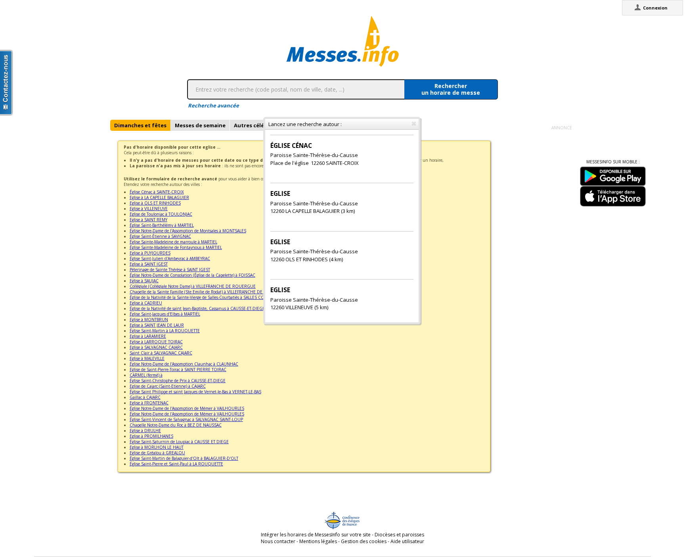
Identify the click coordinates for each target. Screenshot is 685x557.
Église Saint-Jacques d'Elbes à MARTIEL (165, 314)
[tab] (140, 125)
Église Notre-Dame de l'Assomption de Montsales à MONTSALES (188, 231)
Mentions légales (318, 541)
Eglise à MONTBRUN (149, 319)
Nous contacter (278, 541)
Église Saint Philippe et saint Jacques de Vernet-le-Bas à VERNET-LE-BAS (195, 391)
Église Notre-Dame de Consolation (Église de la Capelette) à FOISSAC (192, 275)
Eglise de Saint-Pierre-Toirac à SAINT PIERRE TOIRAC (178, 369)
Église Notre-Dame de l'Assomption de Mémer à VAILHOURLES (187, 408)
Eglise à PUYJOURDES (150, 253)
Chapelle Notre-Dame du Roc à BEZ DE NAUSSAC (176, 425)
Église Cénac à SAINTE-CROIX (157, 192)
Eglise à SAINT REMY (148, 219)
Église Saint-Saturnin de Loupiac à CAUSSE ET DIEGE (179, 441)
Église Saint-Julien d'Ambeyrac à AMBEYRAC (170, 258)
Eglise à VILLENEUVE (149, 208)
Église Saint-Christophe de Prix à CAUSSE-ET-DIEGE (178, 380)
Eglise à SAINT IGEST (149, 264)
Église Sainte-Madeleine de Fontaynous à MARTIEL (176, 247)
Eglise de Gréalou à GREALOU (157, 453)
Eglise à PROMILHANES (151, 436)
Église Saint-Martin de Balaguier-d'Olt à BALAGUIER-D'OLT (184, 458)
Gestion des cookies (364, 541)
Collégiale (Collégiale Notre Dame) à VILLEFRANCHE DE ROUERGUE (193, 286)
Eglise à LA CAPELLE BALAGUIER (159, 197)
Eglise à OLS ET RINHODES (155, 203)
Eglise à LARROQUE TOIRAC (156, 342)
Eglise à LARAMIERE (148, 336)
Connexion (655, 8)
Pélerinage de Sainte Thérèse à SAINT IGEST (170, 269)
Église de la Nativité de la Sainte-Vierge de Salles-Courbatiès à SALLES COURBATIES (206, 297)
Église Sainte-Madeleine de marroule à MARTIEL (173, 242)
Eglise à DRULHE (145, 430)
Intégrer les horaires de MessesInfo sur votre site (316, 534)
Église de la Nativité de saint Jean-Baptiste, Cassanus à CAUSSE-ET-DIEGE (197, 308)
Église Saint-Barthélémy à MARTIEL (162, 225)
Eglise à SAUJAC (144, 280)
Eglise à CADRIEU (146, 303)
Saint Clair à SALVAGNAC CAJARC (161, 353)
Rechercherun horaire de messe (450, 89)
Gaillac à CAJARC (145, 397)
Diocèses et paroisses (399, 534)
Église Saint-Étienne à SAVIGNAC (160, 236)
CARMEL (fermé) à (146, 375)
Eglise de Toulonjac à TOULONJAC (161, 214)
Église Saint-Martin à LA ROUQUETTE (165, 330)
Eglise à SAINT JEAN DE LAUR (157, 325)
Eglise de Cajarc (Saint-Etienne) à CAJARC (168, 386)
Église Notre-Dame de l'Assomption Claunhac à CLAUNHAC (184, 364)
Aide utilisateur (407, 541)
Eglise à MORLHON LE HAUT (157, 447)
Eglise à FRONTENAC (149, 403)
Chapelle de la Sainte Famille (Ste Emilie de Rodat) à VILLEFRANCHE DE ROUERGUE (208, 292)
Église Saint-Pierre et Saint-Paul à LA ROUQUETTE (176, 464)
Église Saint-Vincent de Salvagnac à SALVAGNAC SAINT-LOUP (186, 419)
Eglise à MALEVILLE (147, 358)
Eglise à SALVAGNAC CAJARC (156, 347)
